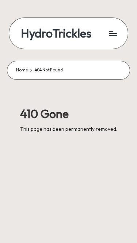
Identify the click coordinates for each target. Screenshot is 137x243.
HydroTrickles (56, 33)
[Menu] (112, 33)
